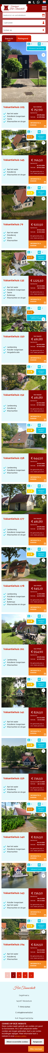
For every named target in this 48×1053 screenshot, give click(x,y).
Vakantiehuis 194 (13, 944)
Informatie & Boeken (35, 123)
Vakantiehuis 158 (13, 457)
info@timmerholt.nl (29, 2)
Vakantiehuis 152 (13, 394)
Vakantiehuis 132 (13, 280)
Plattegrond (23, 38)
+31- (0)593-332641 (34, 2)
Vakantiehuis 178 (13, 585)
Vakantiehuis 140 (14, 836)
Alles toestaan (36, 1048)
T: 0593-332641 (24, 1006)
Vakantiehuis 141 (13, 711)
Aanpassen (37, 1041)
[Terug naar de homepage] (14, 8)
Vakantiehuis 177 (13, 518)
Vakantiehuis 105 (13, 106)
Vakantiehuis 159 (13, 778)
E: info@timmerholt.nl (24, 1012)
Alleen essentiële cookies (17, 1041)
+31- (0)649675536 (39, 2)
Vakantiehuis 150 (13, 336)
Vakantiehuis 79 (13, 224)
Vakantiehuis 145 (13, 159)
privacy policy (20, 1036)
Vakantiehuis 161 (13, 648)
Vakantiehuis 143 (13, 892)
